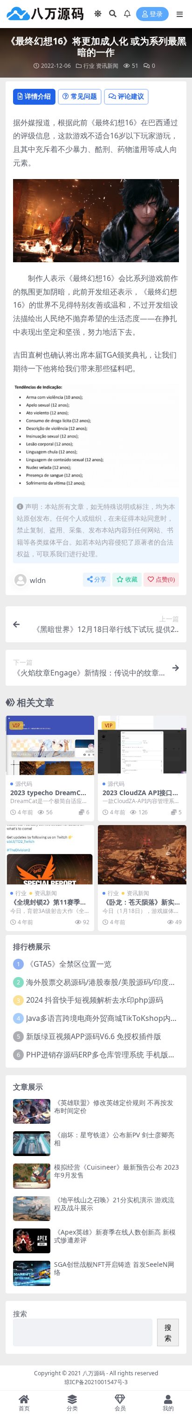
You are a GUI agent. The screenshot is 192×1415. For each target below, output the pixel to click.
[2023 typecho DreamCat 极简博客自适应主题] (50, 745)
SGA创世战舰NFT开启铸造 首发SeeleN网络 (114, 1268)
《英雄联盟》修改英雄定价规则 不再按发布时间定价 (113, 1106)
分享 (100, 579)
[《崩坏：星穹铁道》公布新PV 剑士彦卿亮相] (31, 1143)
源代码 (23, 784)
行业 (89, 66)
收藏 (131, 579)
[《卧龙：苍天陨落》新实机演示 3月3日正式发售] (142, 854)
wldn (38, 580)
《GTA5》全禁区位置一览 (68, 964)
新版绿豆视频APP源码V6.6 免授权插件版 (93, 1036)
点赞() (165, 579)
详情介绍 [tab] (38, 96)
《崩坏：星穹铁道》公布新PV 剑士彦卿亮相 (114, 1138)
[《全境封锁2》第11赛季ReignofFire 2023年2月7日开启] (50, 854)
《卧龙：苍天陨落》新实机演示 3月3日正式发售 (142, 906)
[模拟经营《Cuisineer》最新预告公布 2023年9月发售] (31, 1176)
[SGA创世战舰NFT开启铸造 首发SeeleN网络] (31, 1273)
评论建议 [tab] (131, 96)
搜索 (20, 1313)
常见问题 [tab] (84, 96)
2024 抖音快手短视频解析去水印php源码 (94, 1000)
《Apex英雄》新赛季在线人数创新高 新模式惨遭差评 (115, 1236)
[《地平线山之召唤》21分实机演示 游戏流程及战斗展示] (31, 1208)
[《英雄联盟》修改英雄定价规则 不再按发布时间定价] (31, 1111)
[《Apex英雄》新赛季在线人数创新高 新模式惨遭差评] (31, 1240)
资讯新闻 (107, 66)
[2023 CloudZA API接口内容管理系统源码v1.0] (142, 745)
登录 (156, 14)
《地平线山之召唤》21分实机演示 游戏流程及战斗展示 (114, 1203)
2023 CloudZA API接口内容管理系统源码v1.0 (141, 796)
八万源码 (93, 1373)
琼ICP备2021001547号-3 (96, 1382)
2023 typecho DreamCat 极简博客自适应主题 (48, 796)
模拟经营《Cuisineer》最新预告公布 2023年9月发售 (116, 1171)
